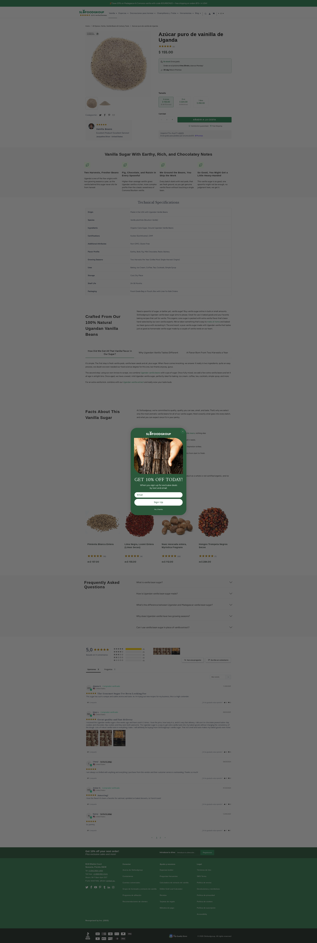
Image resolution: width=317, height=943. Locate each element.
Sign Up (158, 502)
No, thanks (158, 509)
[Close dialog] (183, 431)
